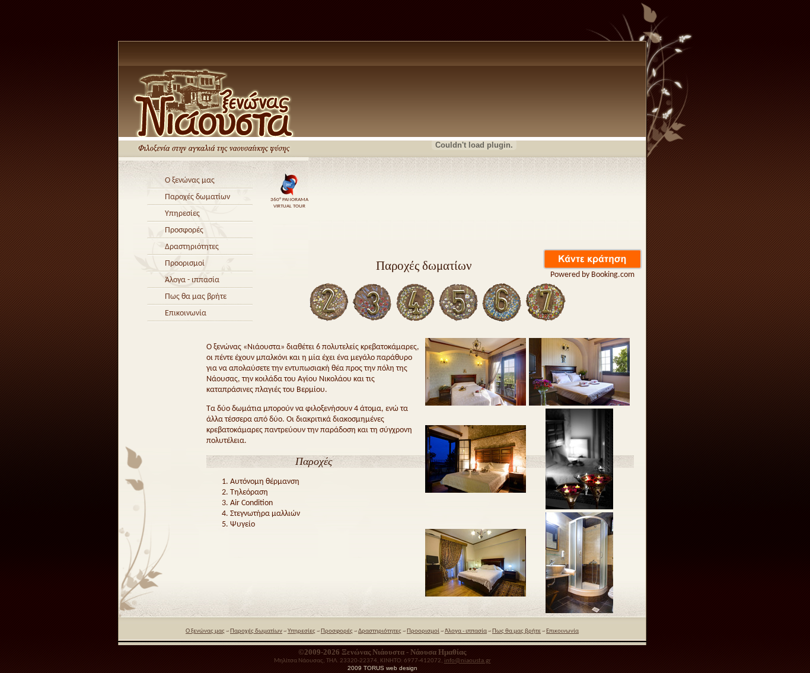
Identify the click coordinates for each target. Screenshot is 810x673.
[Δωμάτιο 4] (415, 321)
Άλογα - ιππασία (192, 280)
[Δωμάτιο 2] (329, 321)
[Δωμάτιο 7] (545, 321)
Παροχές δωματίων (197, 197)
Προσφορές (184, 230)
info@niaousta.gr (467, 661)
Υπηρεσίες (182, 213)
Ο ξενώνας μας (190, 180)
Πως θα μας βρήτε (196, 296)
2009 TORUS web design (382, 668)
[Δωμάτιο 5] (459, 321)
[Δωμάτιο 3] (372, 321)
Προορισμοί (185, 263)
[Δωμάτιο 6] (502, 321)
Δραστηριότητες (192, 247)
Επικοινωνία (185, 313)
